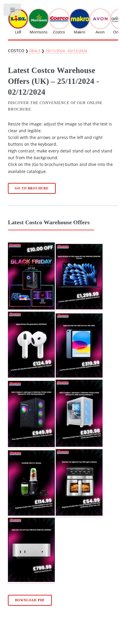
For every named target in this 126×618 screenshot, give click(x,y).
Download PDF (30, 600)
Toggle (12, 11)
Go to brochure (32, 188)
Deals (34, 50)
